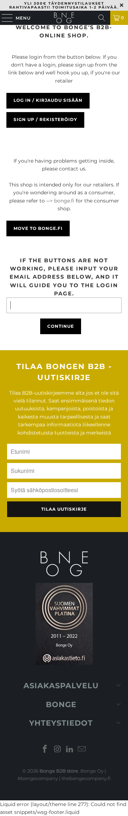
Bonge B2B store (58, 771)
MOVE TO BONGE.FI (38, 228)
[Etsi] (101, 18)
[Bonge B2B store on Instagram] (57, 749)
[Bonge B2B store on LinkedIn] (70, 749)
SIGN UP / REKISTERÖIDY (45, 119)
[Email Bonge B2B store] (82, 749)
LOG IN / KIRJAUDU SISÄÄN (48, 100)
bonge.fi (64, 201)
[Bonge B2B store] (64, 18)
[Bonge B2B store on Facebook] (45, 749)
